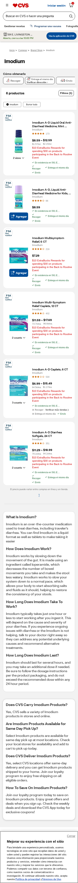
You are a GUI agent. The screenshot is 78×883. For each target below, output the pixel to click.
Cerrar (71, 836)
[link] (47, 133)
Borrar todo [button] (31, 104)
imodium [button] (14, 104)
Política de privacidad (27, 879)
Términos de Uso (51, 879)
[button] (66, 93)
